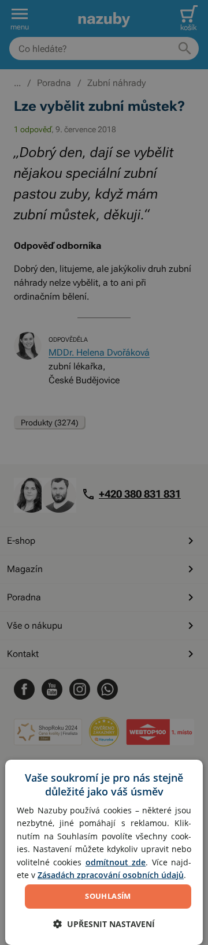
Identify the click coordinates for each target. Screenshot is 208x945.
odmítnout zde (116, 862)
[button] (104, 924)
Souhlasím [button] (108, 896)
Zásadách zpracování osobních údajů (111, 874)
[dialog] (104, 852)
